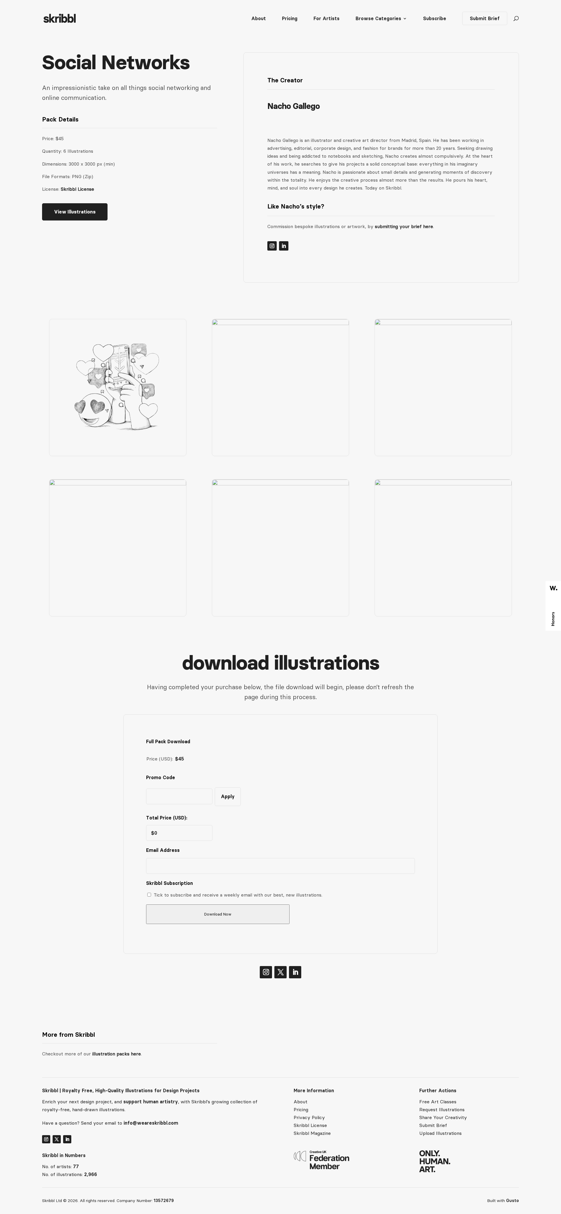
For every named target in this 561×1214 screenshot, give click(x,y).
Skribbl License (77, 189)
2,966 (90, 1174)
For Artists (327, 18)
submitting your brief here (404, 226)
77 (76, 1166)
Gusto (512, 1200)
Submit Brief (485, 18)
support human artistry (150, 1101)
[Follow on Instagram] (272, 246)
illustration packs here (116, 1054)
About (258, 18)
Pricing (289, 18)
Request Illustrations (442, 1109)
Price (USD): (159, 759)
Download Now (217, 914)
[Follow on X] (280, 972)
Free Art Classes (437, 1101)
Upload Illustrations (440, 1133)
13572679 (164, 1200)
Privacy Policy (309, 1117)
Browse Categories (378, 18)
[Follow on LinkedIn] (283, 246)
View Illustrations (75, 212)
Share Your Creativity (443, 1117)
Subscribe (434, 18)
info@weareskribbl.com (151, 1123)
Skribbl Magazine (312, 1133)
